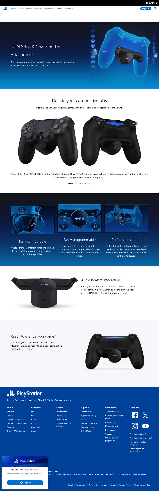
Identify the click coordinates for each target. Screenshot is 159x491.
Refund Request (87, 431)
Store (12, 8)
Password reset (87, 427)
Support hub (86, 411)
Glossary (109, 434)
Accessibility (61, 415)
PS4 (32, 415)
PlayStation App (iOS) (139, 434)
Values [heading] (59, 407)
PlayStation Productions (17, 423)
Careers (10, 415)
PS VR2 (34, 419)
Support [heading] (85, 407)
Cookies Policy (125, 485)
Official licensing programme (112, 439)
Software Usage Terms (142, 485)
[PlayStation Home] (5, 9)
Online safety (61, 419)
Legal (70, 485)
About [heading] (10, 407)
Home (9, 400)
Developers (110, 430)
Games (27, 8)
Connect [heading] (134, 407)
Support (68, 8)
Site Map (112, 485)
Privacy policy (80, 485)
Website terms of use (98, 485)
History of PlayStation (16, 431)
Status (83, 419)
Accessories (48, 8)
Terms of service (112, 411)
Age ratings (110, 422)
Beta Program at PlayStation (137, 450)
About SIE (11, 411)
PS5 (19, 8)
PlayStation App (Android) (141, 438)
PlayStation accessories (25, 400)
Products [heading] (36, 407)
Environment (61, 411)
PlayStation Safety (88, 415)
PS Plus (36, 8)
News (59, 8)
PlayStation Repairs (89, 423)
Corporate (11, 427)
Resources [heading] (110, 407)
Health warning (111, 426)
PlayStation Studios (15, 419)
